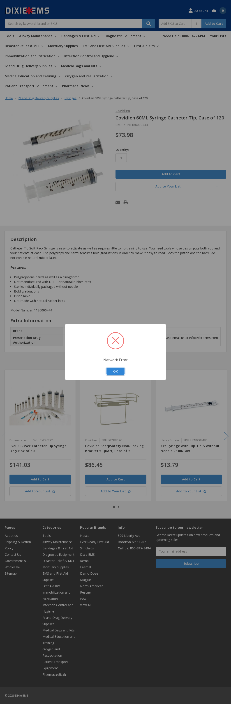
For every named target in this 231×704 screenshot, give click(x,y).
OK (115, 371)
